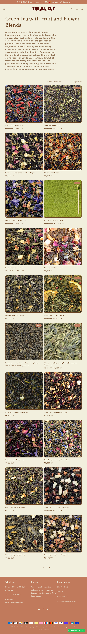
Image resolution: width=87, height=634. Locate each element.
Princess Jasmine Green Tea (16, 412)
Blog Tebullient (62, 587)
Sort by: (49, 82)
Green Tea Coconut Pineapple (56, 507)
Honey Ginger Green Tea (15, 555)
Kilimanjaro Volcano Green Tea (56, 555)
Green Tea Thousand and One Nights (20, 173)
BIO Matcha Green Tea (53, 220)
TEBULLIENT (19, 627)
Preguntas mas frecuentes (66, 601)
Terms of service (51, 627)
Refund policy (30, 627)
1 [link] (37, 567)
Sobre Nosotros (62, 596)
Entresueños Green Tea (14, 460)
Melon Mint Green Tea (53, 173)
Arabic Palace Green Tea (15, 507)
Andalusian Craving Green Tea (56, 460)
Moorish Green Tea (52, 125)
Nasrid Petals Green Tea (15, 268)
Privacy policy (40, 627)
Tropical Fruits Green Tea (54, 268)
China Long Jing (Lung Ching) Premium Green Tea (60, 364)
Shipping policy (62, 627)
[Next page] (49, 567)
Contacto (60, 592)
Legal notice (72, 627)
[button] (4, 8)
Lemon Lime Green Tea (14, 315)
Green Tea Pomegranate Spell (56, 412)
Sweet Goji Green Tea (14, 125)
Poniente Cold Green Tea (15, 220)
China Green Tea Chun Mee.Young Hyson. (22, 363)
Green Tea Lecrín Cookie (54, 315)
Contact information (44, 629)
